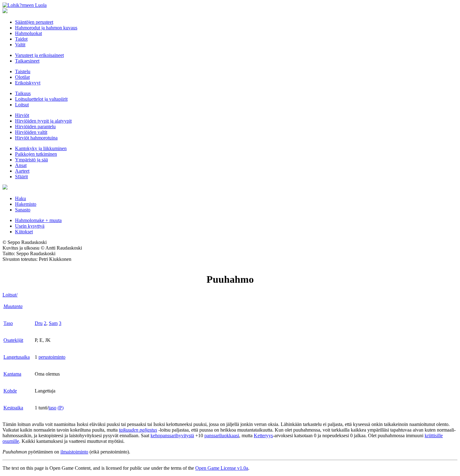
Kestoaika (13, 407)
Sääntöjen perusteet (34, 22)
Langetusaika (16, 357)
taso (52, 407)
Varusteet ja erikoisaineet (39, 55)
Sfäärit (21, 176)
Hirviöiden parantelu (35, 126)
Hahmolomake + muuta (38, 220)
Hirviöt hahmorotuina (36, 137)
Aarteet (22, 171)
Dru (39, 323)
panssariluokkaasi (221, 435)
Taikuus (23, 93)
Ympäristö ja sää (31, 159)
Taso (8, 323)
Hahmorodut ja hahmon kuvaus (46, 27)
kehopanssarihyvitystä (172, 435)
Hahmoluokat (28, 33)
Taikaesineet (27, 60)
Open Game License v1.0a (221, 468)
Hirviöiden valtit (31, 132)
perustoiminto (51, 357)
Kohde (10, 390)
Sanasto (22, 209)
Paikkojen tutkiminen (36, 154)
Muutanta (13, 306)
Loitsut (22, 104)
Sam (53, 323)
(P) (61, 407)
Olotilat (22, 77)
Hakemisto (25, 204)
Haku (20, 198)
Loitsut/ (10, 294)
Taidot (21, 39)
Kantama (12, 374)
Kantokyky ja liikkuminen (41, 148)
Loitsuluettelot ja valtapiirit (41, 99)
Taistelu (22, 71)
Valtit (20, 44)
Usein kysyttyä (29, 226)
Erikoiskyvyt (27, 82)
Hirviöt (22, 115)
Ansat (21, 165)
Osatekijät (13, 340)
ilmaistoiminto (74, 451)
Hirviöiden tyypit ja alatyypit (43, 121)
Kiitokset (24, 231)
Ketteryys (263, 435)
